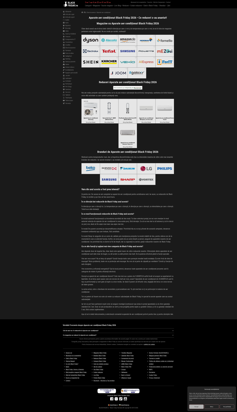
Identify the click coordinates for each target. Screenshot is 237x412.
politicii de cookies (149, 344)
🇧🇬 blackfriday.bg (124, 405)
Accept (196, 407)
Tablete (67, 95)
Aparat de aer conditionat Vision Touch (165, 118)
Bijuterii (68, 25)
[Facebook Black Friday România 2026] (112, 399)
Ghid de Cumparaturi (159, 2)
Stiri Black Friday (98, 369)
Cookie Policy (153, 375)
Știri (168, 5)
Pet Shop (68, 87)
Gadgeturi (68, 56)
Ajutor (67, 367)
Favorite (149, 2)
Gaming (67, 59)
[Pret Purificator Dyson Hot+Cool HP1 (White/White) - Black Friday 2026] (127, 108)
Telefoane (68, 98)
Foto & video (69, 53)
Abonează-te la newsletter (138, 2)
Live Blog (117, 5)
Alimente (68, 12)
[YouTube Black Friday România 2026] (125, 399)
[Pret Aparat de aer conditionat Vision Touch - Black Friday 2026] (164, 108)
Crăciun (123, 369)
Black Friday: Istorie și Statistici (75, 369)
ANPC (151, 369)
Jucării (67, 75)
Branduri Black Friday (100, 356)
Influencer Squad (126, 378)
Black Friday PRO (126, 367)
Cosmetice (69, 42)
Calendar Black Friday (127, 356)
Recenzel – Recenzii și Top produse (104, 381)
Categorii (88, 5)
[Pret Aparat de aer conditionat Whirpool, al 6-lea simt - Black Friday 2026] (146, 108)
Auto (67, 23)
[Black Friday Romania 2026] (66, 4)
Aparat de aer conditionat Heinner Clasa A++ (128, 143)
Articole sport (70, 17)
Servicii (67, 92)
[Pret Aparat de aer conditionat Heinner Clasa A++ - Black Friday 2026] (127, 132)
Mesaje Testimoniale (127, 361)
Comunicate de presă (127, 358)
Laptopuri (68, 78)
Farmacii (68, 50)
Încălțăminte (69, 70)
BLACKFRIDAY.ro (73, 4)
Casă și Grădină (70, 34)
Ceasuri (67, 37)
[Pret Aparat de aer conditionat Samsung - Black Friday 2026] (90, 108)
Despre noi (69, 353)
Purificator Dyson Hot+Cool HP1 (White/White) (128, 118)
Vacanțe (68, 103)
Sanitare (68, 89)
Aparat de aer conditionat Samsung (91, 118)
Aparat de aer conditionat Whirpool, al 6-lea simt (146, 118)
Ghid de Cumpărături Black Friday (75, 375)
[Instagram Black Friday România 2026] (116, 399)
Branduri (162, 5)
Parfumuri (68, 84)
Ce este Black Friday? (72, 364)
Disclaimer (152, 372)
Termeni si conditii (154, 358)
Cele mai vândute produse (101, 364)
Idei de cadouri (98, 367)
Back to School (125, 375)
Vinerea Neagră (70, 361)
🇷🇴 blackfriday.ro (113, 405)
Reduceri (125, 5)
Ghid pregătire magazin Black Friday (76, 372)
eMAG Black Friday (126, 364)
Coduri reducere (136, 5)
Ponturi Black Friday (99, 378)
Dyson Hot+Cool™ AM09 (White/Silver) (109, 118)
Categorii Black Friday (100, 361)
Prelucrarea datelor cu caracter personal (161, 367)
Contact (168, 2)
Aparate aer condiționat (103, 12)
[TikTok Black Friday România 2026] (121, 399)
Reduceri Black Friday (100, 358)
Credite (67, 45)
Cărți (67, 31)
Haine (67, 64)
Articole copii (69, 14)
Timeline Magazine (126, 353)
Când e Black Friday (150, 5)
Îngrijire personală (71, 73)
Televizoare (69, 100)
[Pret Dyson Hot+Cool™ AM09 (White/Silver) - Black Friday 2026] (109, 108)
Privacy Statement (154, 378)
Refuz (211, 407)
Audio (67, 20)
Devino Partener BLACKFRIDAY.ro (159, 353)
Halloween (124, 372)
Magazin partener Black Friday (158, 356)
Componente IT (70, 39)
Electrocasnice (70, 48)
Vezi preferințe (227, 407)
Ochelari (68, 81)
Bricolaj (67, 28)
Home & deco (69, 67)
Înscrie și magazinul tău (72, 378)
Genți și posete (70, 62)
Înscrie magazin (107, 5)
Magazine (96, 5)
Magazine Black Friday (100, 353)
